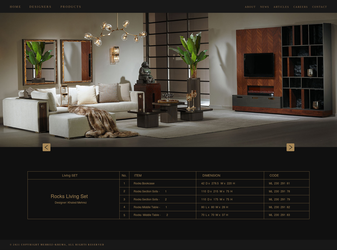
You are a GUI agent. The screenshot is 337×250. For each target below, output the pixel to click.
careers (300, 6)
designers (40, 6)
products (71, 6)
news (264, 6)
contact (319, 6)
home (15, 6)
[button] (25, 147)
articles (281, 6)
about (250, 6)
